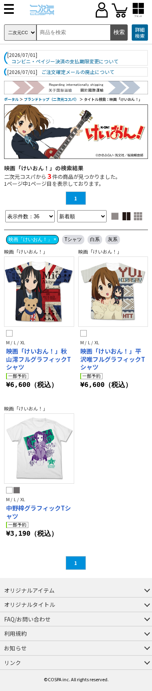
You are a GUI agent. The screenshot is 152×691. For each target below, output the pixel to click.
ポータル (11, 99)
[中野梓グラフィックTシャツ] (39, 448)
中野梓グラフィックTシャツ (38, 512)
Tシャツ (73, 239)
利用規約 (15, 633)
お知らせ (15, 648)
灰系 (113, 239)
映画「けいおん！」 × (32, 239)
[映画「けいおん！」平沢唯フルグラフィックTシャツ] (113, 291)
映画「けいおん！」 (26, 251)
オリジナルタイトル (29, 604)
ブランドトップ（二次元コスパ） (51, 99)
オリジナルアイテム (29, 590)
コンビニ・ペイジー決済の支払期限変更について (64, 61)
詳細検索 (140, 32)
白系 (95, 239)
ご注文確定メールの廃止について (77, 72)
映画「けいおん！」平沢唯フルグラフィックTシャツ (112, 359)
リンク (12, 662)
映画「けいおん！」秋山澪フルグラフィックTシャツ (38, 359)
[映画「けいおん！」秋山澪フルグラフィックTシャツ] (39, 291)
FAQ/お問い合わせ (27, 619)
